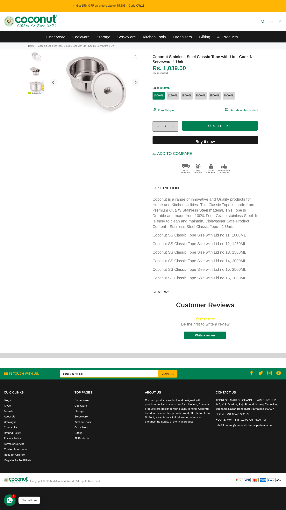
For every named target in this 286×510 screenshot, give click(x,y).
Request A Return (14, 454)
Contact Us (11, 427)
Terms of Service (14, 443)
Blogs (7, 400)
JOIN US (168, 373)
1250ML (173, 95)
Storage (79, 411)
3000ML (229, 95)
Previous (53, 82)
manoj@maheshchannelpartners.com (249, 425)
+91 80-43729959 (238, 414)
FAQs (7, 405)
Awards (8, 411)
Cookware (81, 405)
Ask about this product (244, 110)
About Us (9, 416)
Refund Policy (12, 432)
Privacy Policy (12, 438)
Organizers (81, 427)
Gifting (78, 432)
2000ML (201, 95)
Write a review (205, 335)
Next (135, 82)
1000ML (159, 95)
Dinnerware (82, 400)
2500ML (215, 95)
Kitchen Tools (83, 422)
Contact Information (16, 449)
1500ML (187, 95)
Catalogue (10, 422)
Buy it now (205, 141)
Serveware (81, 416)
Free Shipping (166, 110)
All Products (82, 438)
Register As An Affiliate (17, 460)
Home (31, 46)
